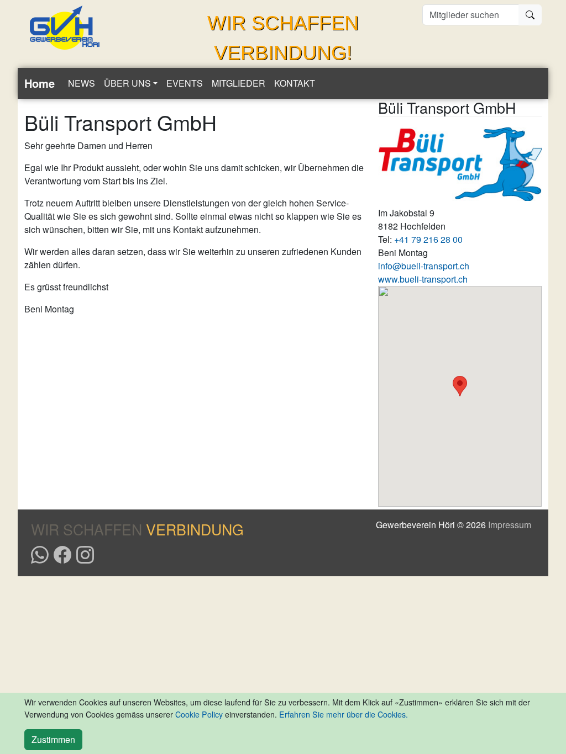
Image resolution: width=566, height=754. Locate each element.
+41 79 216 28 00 (428, 239)
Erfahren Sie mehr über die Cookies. (343, 714)
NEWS (81, 83)
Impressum (509, 524)
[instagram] (85, 553)
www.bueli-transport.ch (423, 279)
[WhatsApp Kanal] (40, 553)
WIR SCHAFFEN (137, 529)
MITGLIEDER (238, 83)
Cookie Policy (199, 714)
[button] (459, 386)
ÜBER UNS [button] (127, 83)
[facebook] (62, 553)
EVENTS (184, 83)
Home (39, 83)
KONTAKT (294, 83)
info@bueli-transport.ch (423, 265)
